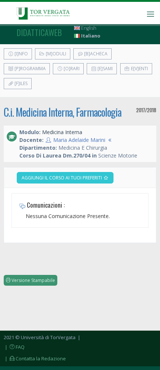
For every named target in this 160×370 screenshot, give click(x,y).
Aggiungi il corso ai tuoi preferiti (62, 178)
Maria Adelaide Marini (79, 139)
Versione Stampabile (32, 280)
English (88, 28)
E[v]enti (139, 68)
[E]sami (104, 68)
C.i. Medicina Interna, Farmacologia (62, 112)
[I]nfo (20, 54)
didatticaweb (39, 32)
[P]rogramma (29, 68)
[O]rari (71, 68)
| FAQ (14, 347)
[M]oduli (55, 54)
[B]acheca (95, 54)
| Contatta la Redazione (35, 358)
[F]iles (20, 83)
